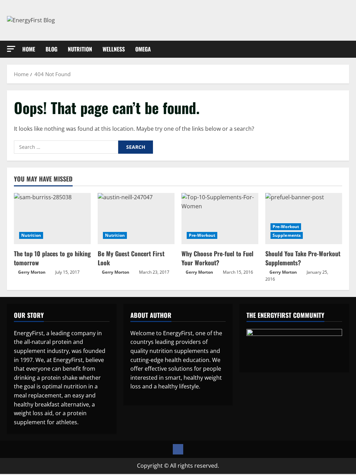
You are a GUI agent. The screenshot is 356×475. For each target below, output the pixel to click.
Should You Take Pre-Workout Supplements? (302, 258)
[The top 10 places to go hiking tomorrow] (52, 218)
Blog (51, 49)
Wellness (114, 49)
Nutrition (80, 49)
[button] (11, 49)
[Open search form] (347, 49)
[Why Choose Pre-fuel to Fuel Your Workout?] (219, 218)
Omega (143, 49)
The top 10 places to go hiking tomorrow (52, 258)
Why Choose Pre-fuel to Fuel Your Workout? (217, 258)
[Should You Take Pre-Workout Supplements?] (303, 218)
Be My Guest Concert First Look (131, 258)
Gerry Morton (32, 272)
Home (28, 49)
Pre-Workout (202, 235)
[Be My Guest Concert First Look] (136, 218)
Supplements (287, 235)
